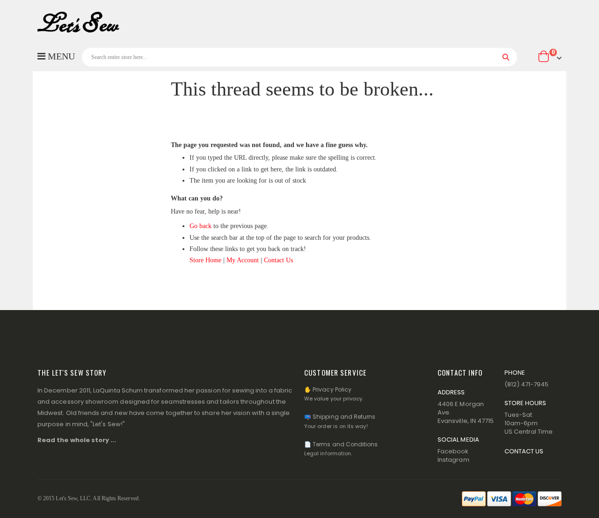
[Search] (506, 57)
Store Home (205, 260)
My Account (242, 260)
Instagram (453, 459)
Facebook (453, 451)
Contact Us (278, 260)
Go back (201, 225)
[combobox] (299, 57)
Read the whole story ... (77, 440)
